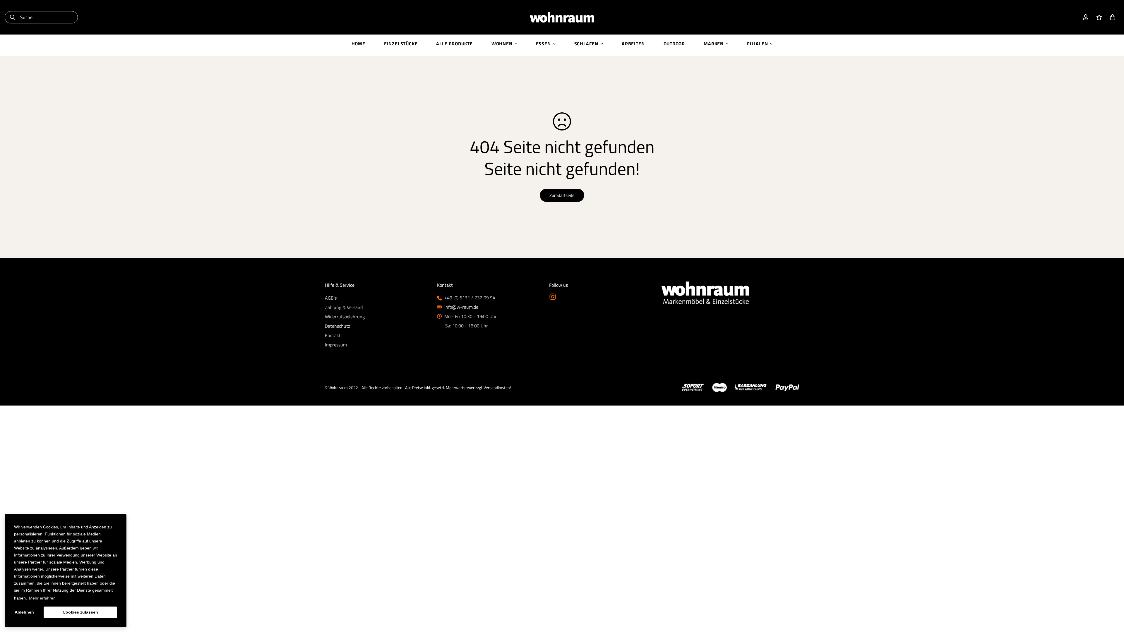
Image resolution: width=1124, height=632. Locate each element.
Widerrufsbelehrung (345, 316)
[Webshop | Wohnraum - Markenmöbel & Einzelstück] (562, 17)
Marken (714, 43)
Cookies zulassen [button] (80, 612)
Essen (543, 43)
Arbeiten (633, 43)
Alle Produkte (454, 43)
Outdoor (674, 43)
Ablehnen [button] (24, 612)
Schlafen (586, 43)
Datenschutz (337, 325)
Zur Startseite (562, 195)
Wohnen (502, 43)
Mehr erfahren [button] (42, 598)
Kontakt (333, 335)
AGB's (331, 297)
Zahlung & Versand (344, 307)
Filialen (757, 43)
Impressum (336, 344)
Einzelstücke (401, 43)
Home (358, 43)
